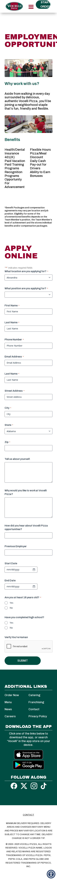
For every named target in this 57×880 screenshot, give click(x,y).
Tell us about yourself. (17, 459)
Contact (33, 709)
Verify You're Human (16, 637)
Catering (34, 695)
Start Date (11, 563)
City (8, 408)
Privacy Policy (37, 716)
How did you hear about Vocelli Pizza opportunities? (26, 527)
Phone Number (14, 339)
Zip (7, 442)
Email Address (14, 356)
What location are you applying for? (26, 271)
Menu (8, 702)
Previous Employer (16, 546)
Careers (10, 716)
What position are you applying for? (26, 288)
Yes (11, 602)
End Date (10, 580)
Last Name (12, 322)
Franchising (36, 702)
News (8, 709)
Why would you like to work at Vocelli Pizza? (26, 492)
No (11, 607)
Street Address (14, 390)
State (9, 425)
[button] (51, 874)
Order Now (12, 695)
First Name (12, 305)
